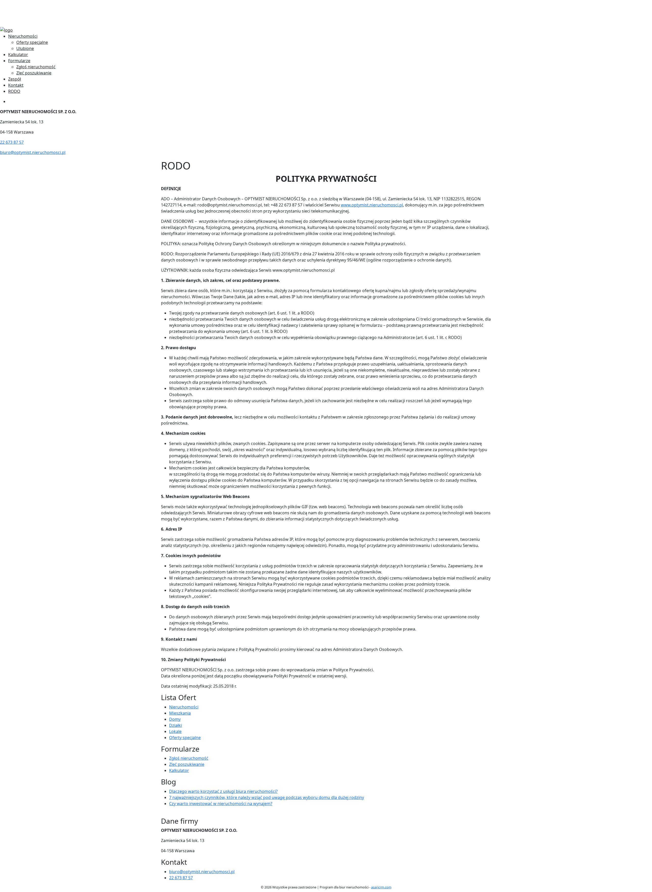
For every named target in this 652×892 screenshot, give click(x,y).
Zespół (14, 79)
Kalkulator (18, 54)
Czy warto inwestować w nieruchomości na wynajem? (220, 803)
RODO (14, 91)
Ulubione (25, 48)
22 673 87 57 (20, 13)
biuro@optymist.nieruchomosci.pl (41, 7)
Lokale (175, 731)
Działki (175, 725)
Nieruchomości (22, 36)
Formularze (19, 60)
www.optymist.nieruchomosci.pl (372, 205)
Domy (175, 719)
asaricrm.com (381, 887)
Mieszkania (180, 713)
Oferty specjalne (32, 42)
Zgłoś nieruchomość (36, 67)
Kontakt (15, 85)
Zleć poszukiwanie (33, 73)
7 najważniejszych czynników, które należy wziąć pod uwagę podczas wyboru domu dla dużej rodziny (266, 797)
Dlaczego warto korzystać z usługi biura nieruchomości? (223, 791)
